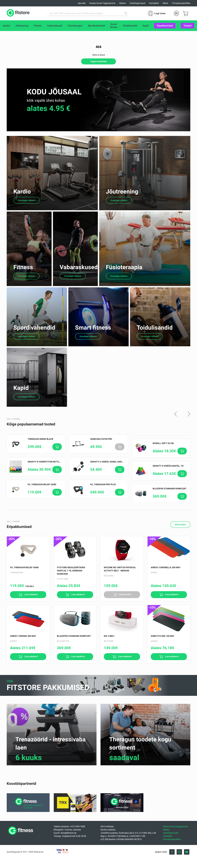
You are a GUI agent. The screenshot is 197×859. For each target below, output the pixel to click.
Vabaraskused (79, 267)
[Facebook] (172, 852)
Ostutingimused (137, 3)
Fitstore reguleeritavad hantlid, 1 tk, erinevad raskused (71, 570)
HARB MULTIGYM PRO (101, 439)
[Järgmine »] (189, 414)
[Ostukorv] (185, 13)
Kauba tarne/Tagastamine (102, 3)
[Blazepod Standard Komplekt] (75, 618)
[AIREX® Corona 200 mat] (28, 618)
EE (176, 13)
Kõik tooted (180, 524)
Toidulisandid (155, 327)
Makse (122, 3)
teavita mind (124, 594)
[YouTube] (186, 852)
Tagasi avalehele (98, 61)
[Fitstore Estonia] (18, 13)
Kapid (21, 387)
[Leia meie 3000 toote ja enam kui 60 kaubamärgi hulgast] (126, 13)
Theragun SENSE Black (40, 439)
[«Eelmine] (175, 414)
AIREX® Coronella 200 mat (166, 567)
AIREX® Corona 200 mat (23, 636)
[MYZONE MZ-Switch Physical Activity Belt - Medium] (122, 549)
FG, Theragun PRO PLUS (103, 484)
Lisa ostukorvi (31, 594)
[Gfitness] (28, 811)
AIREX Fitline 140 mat (162, 636)
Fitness (23, 267)
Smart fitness (93, 327)
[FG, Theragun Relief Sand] (28, 549)
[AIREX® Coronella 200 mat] (169, 549)
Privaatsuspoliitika (181, 3)
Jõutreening (122, 191)
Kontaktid (154, 3)
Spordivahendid (34, 327)
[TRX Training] (75, 811)
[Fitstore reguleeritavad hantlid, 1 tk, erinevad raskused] (75, 549)
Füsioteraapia (124, 267)
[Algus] (21, 835)
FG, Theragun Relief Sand (42, 484)
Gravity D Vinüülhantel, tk (168, 466)
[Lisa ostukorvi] (57, 446)
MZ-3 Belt (109, 636)
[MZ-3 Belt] (122, 618)
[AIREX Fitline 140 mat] (169, 618)
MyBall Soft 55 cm (163, 443)
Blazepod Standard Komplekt (170, 488)
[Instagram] (179, 852)
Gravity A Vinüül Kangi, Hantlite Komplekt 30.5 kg (118, 461)
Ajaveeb (82, 3)
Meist (165, 3)
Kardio (22, 191)
